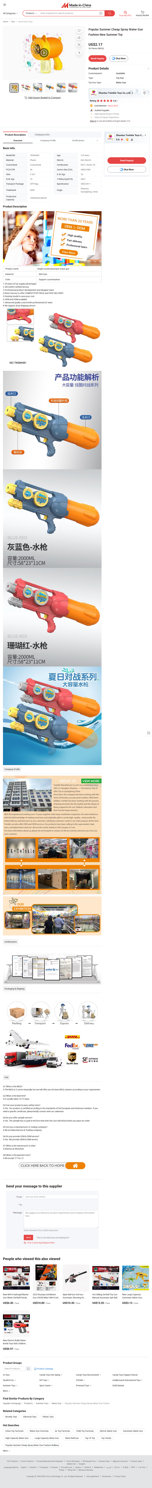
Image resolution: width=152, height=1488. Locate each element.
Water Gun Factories (39, 1430)
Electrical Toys (29, 1416)
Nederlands (98, 1467)
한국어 (117, 1467)
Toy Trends (106, 1438)
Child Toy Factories (85, 1430)
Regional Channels (120, 1461)
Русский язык (66, 1467)
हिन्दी (133, 1467)
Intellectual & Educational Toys (127, 1380)
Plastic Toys (48, 1416)
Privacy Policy (120, 1476)
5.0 (118, 139)
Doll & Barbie (118, 1385)
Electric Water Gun (108, 1430)
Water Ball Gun (72, 1438)
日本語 (125, 1467)
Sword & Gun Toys (25, 21)
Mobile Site (71, 1464)
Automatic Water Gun (133, 1430)
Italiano (78, 1467)
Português (43, 1467)
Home (5, 21)
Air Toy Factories (62, 1430)
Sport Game (44, 1385)
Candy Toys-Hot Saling (49, 1374)
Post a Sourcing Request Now (39, 1242)
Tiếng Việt (71, 1470)
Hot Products (12, 1461)
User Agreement (92, 1476)
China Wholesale (73, 1461)
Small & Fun (8, 1380)
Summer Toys (9, 1385)
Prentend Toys (82, 1385)
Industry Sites (104, 1461)
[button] (92, 140)
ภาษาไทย (141, 1467)
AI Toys (6, 1374)
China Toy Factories (14, 1430)
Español (33, 1467)
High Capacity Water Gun (16, 1438)
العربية (108, 1467)
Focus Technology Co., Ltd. (57, 1476)
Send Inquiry (97, 58)
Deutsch (87, 1467)
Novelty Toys (11, 1416)
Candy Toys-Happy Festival (125, 1374)
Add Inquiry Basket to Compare (44, 97)
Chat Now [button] (120, 58)
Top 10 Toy (90, 1438)
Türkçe (61, 1470)
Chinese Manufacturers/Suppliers (49, 1461)
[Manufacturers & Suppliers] (76, 5)
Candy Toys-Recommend (87, 1374)
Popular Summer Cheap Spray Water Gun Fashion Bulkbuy (32, 1445)
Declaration (106, 1476)
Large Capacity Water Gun (47, 1438)
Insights (82, 1464)
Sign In (93, 121)
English (24, 1467)
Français (54, 1467)
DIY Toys (43, 1380)
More (5, 1450)
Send (28, 1237)
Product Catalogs (45, 1368)
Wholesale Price (89, 1461)
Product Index (136, 1461)
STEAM (79, 1380)
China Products (27, 1461)
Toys (13, 21)
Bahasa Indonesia (86, 1470)
